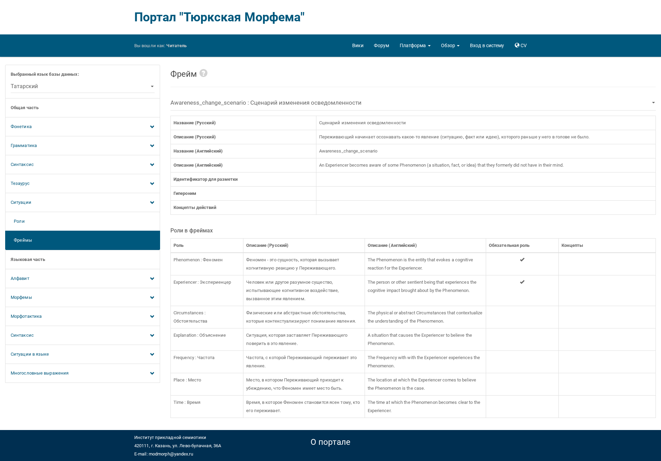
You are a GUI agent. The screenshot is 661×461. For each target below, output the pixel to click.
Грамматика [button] (24, 145)
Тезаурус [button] (20, 183)
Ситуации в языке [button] (30, 354)
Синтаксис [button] (22, 164)
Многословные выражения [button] (40, 373)
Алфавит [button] (20, 278)
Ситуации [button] (21, 202)
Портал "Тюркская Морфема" (219, 17)
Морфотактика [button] (26, 316)
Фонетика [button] (21, 126)
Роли (18, 221)
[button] (415, 45)
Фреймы (21, 240)
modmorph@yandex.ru (171, 454)
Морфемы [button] (21, 297)
